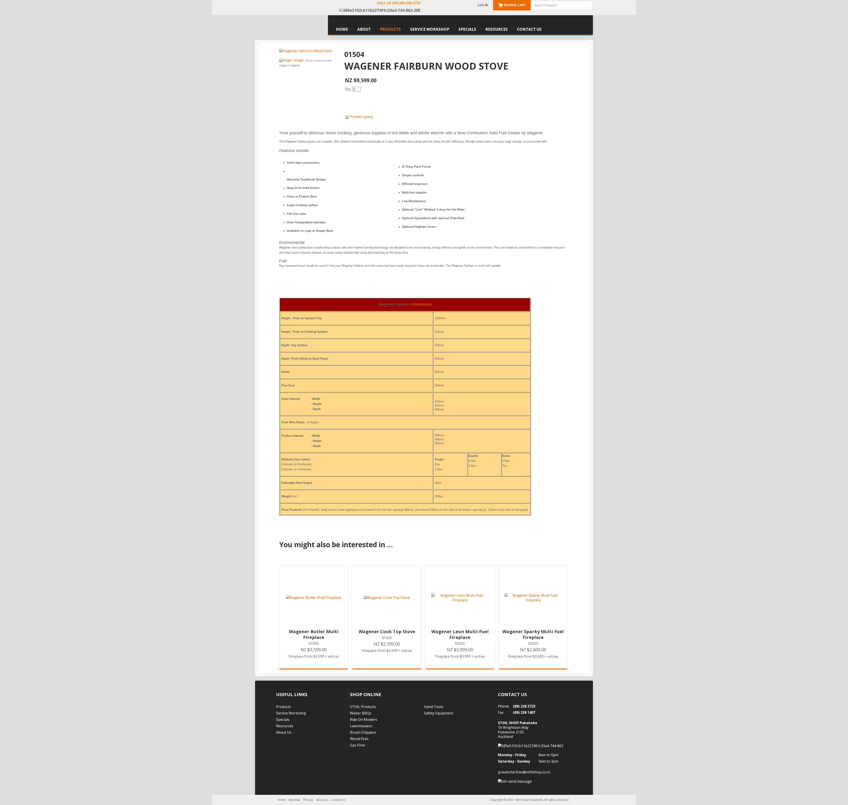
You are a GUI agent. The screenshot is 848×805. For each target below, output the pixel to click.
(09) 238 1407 (524, 712)
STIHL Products (363, 706)
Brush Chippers (363, 732)
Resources (496, 29)
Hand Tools (433, 706)
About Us (284, 732)
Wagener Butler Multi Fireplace (314, 634)
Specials (467, 29)
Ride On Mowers (363, 719)
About (364, 29)
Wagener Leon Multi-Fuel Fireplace (460, 634)
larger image (293, 60)
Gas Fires (357, 745)
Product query (361, 116)
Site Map (294, 800)
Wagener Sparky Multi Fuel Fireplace (533, 634)
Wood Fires (359, 738)
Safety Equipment (438, 713)
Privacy (308, 800)
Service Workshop (429, 29)
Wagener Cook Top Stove (387, 631)
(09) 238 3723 (524, 706)
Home (342, 29)
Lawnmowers (361, 725)
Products (390, 29)
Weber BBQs (360, 713)
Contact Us (529, 29)
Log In (482, 5)
